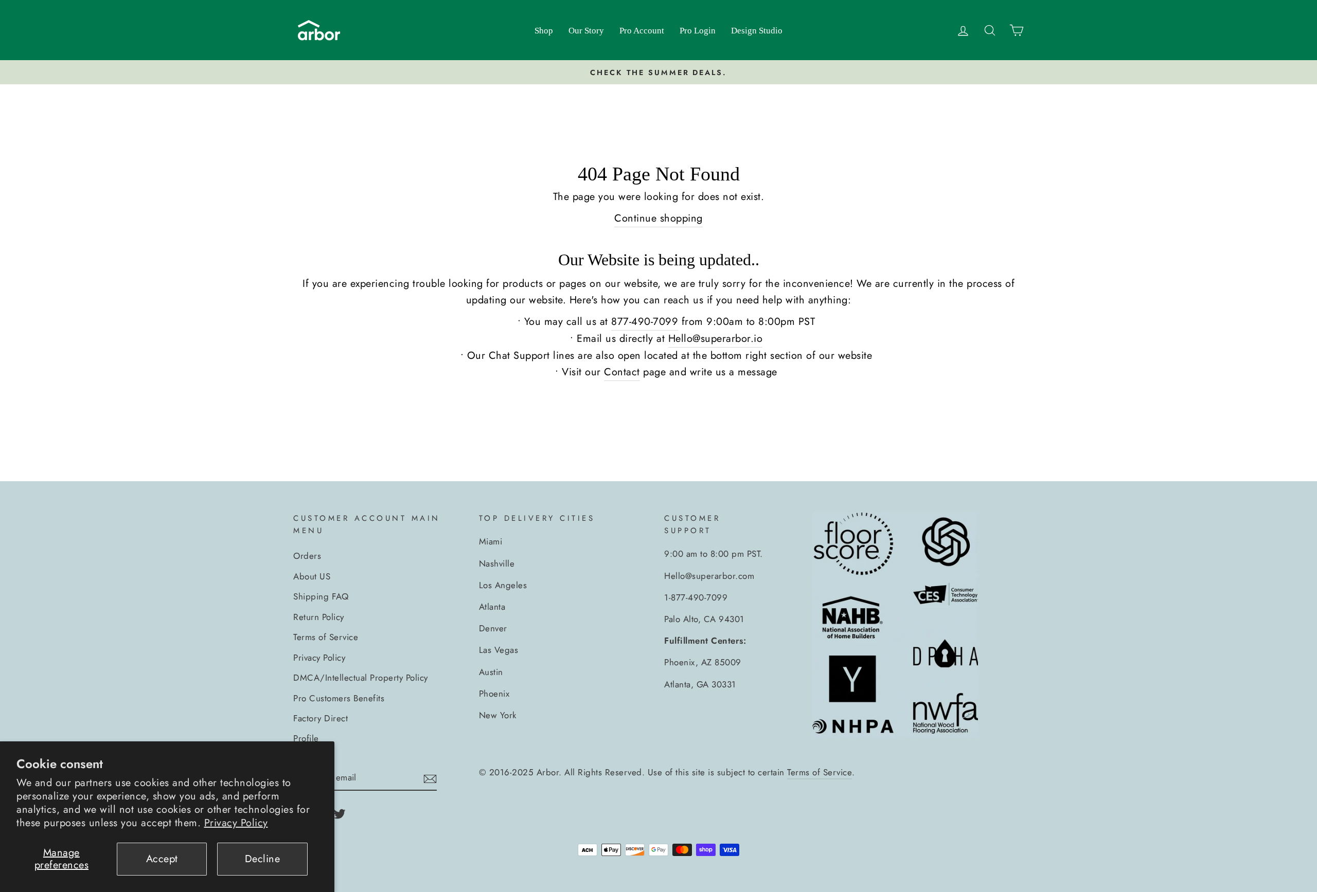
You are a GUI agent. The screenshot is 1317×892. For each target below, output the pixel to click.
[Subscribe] (430, 778)
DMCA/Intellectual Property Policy (360, 677)
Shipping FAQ (320, 596)
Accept (162, 858)
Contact (622, 372)
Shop (544, 30)
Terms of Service (325, 637)
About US (311, 576)
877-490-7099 (644, 321)
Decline (262, 858)
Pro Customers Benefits (338, 698)
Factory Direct (320, 718)
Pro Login (698, 30)
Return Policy (318, 617)
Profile (306, 738)
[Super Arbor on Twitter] (339, 813)
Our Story (586, 30)
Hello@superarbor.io (715, 338)
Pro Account (641, 30)
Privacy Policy (236, 822)
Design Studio (756, 30)
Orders (307, 556)
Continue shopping (658, 218)
